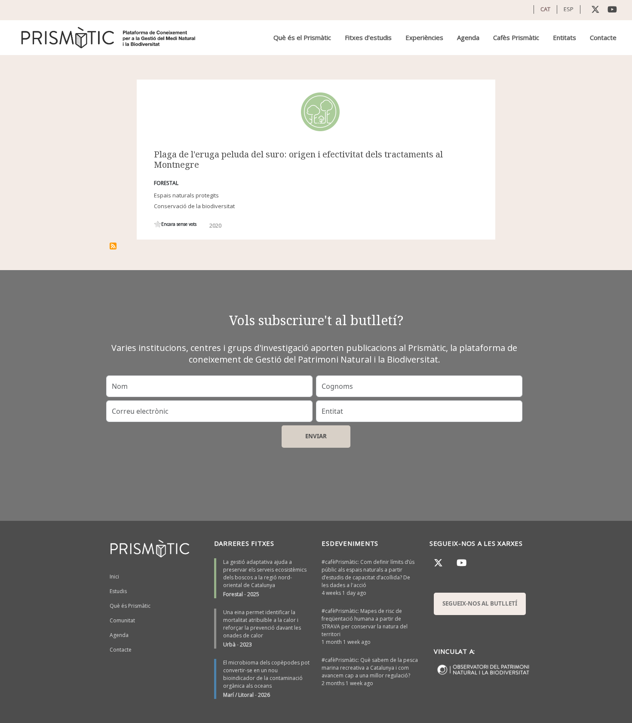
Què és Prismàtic (130, 605)
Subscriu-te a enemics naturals (113, 246)
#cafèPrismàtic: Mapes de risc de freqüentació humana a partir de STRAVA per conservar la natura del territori (365, 622)
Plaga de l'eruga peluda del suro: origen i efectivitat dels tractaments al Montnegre (298, 159)
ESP (569, 9)
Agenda (468, 37)
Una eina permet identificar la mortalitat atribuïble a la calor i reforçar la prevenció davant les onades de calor (262, 624)
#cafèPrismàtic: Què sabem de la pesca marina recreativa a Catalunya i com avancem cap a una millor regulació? (370, 667)
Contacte (603, 37)
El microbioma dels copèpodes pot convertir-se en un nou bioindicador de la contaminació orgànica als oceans (266, 674)
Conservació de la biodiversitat (194, 206)
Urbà (229, 644)
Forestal (233, 594)
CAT (545, 9)
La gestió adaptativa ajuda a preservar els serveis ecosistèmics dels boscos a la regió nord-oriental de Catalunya (265, 573)
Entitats (564, 37)
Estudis (118, 591)
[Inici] (109, 37)
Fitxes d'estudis (368, 37)
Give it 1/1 (157, 224)
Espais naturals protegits (186, 195)
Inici (114, 576)
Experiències (424, 37)
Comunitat (122, 620)
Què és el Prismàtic (302, 37)
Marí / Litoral (238, 694)
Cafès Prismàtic (516, 37)
